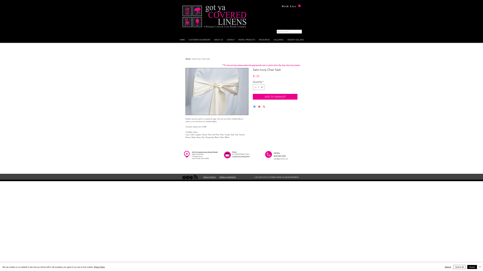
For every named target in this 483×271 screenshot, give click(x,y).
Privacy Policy (99, 267)
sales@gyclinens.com (281, 159)
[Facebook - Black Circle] (184, 177)
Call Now (277, 153)
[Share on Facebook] (254, 106)
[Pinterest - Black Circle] (191, 177)
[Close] (479, 267)
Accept (472, 267)
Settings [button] (448, 267)
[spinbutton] (258, 87)
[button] (299, 5)
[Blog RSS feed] (196, 177)
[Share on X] (264, 106)
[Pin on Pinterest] (259, 106)
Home (188, 59)
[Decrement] (255, 87)
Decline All (459, 267)
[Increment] (262, 87)
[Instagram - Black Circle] (187, 177)
